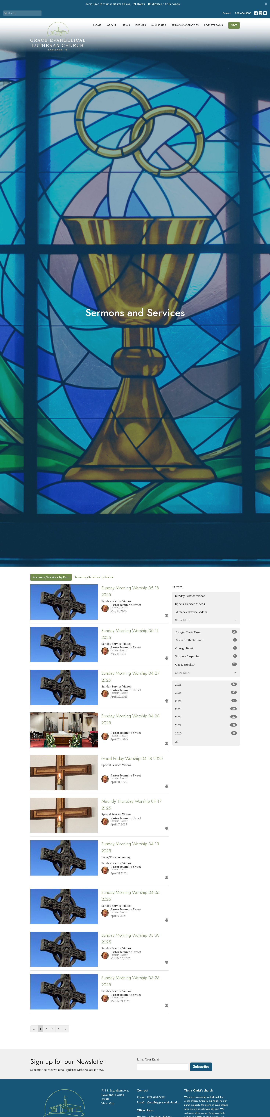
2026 (205, 684)
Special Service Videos (190, 604)
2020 (205, 733)
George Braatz (205, 648)
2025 (205, 692)
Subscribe (201, 1066)
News (126, 25)
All (176, 741)
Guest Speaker (205, 664)
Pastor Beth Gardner (205, 640)
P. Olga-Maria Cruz (205, 632)
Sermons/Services (185, 25)
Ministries (158, 25)
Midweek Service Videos (191, 612)
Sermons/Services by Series (94, 577)
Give (234, 25)
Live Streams (213, 25)
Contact (226, 13)
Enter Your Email (148, 1059)
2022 (205, 717)
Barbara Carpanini (205, 656)
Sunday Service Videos (190, 596)
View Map (107, 1103)
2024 (205, 701)
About (111, 25)
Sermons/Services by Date (51, 577)
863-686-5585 (243, 13)
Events (140, 25)
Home (97, 25)
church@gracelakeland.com (164, 1102)
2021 (205, 725)
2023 (205, 709)
